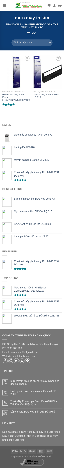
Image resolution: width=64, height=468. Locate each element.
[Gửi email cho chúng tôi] (22, 360)
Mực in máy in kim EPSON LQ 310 (46, 96)
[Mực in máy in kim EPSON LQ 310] (48, 72)
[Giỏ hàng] (60, 5)
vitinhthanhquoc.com (24, 356)
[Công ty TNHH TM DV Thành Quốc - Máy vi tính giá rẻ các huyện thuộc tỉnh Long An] (29, 5)
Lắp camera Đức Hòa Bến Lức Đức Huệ (32, 411)
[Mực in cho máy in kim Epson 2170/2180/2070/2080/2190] (16, 72)
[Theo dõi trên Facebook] (5, 360)
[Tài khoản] (54, 5)
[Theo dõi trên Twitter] (16, 360)
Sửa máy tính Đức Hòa (46, 432)
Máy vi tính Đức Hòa (13, 435)
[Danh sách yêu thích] (49, 5)
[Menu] (4, 5)
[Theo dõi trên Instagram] (10, 360)
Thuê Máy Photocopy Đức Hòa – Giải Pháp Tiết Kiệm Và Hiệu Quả (34, 403)
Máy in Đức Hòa (36, 435)
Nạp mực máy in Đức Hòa (16, 432)
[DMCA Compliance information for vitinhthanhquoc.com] (32, 462)
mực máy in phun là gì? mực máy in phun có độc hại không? (34, 382)
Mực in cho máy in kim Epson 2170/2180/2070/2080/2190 (16, 97)
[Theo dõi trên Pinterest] (27, 360)
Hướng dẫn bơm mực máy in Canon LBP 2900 (33, 392)
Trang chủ (13, 24)
